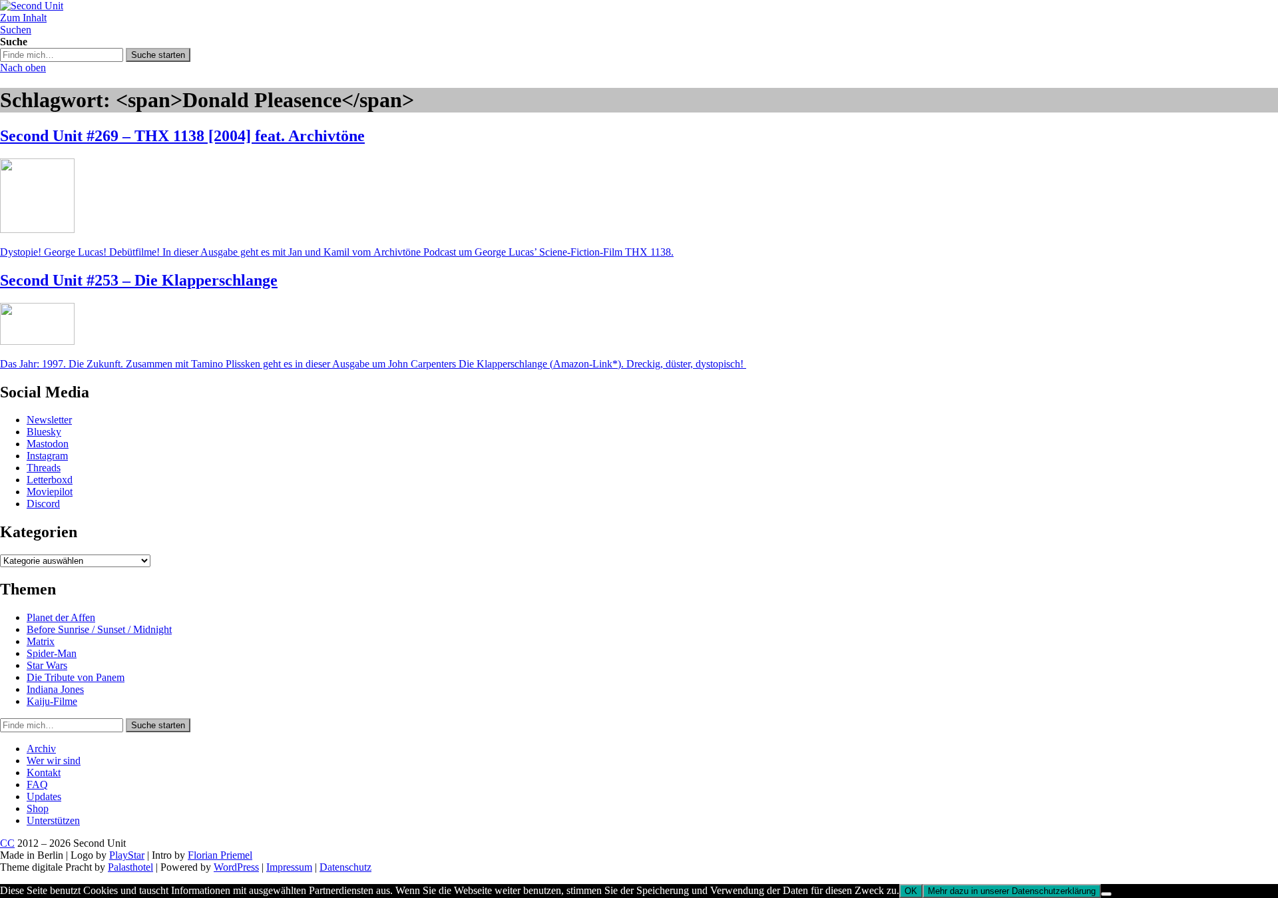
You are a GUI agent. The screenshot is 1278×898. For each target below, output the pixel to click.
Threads (44, 467)
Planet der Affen (61, 617)
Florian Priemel (220, 855)
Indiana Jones (55, 689)
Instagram (47, 455)
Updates (44, 796)
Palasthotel (130, 867)
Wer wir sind (54, 760)
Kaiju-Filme (52, 701)
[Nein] (1106, 894)
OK (911, 891)
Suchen (15, 29)
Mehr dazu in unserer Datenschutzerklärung (1012, 891)
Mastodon (48, 443)
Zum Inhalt (23, 17)
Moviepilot (50, 491)
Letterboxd (50, 479)
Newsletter (49, 419)
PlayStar (126, 855)
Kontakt (44, 772)
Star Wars (47, 665)
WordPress (236, 867)
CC (7, 843)
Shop (38, 808)
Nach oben (23, 67)
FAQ (37, 784)
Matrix (41, 641)
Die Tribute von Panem (75, 677)
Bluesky (44, 431)
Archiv (41, 748)
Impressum (289, 867)
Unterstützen (53, 820)
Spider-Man (52, 653)
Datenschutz (345, 867)
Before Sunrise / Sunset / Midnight (99, 629)
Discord (43, 503)
